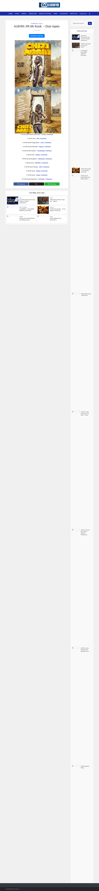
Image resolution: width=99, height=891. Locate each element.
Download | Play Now (36, 36)
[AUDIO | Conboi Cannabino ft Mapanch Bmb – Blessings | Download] (76, 705)
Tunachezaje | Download (44, 151)
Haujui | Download (41, 175)
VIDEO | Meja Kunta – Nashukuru (56, 219)
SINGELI (23, 13)
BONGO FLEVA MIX (45, 13)
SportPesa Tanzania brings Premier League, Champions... (27, 201)
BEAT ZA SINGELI (23, 207)
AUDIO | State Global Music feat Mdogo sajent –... (27, 219)
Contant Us (83, 13)
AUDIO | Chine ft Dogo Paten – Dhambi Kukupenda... (85, 532)
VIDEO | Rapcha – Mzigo (85, 766)
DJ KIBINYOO (22, 889)
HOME (11, 13)
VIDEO (55, 13)
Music (41, 23)
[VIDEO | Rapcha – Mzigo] (76, 823)
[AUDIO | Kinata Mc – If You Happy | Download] (76, 170)
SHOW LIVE (73, 13)
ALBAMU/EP (64, 13)
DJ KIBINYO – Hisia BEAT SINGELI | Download (26, 209)
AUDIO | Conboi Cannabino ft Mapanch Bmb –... (85, 649)
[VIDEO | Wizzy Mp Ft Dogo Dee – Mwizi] (76, 45)
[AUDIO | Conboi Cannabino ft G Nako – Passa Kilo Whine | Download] (76, 469)
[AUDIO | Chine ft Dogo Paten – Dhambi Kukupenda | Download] (76, 587)
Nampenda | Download (45, 159)
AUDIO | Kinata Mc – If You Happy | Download (58, 209)
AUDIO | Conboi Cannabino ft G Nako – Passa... (85, 413)
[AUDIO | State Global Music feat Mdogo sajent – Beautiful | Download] (76, 233)
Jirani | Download (46, 142)
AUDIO (17, 13)
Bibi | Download (41, 138)
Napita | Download (41, 171)
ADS (20, 198)
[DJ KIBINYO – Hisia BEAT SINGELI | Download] (76, 108)
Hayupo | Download (45, 146)
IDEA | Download (44, 167)
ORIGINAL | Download (41, 163)
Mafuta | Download (41, 155)
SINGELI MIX (33, 13)
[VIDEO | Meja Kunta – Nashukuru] (76, 351)
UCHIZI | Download (47, 134)
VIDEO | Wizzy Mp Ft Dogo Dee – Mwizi (85, 45)
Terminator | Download (45, 179)
